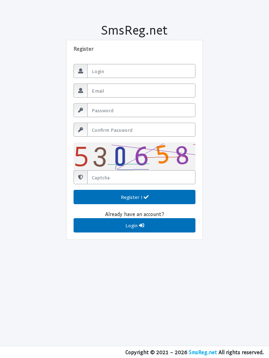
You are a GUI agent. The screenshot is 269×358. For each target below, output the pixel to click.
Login (132, 225)
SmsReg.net (203, 352)
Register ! (132, 197)
